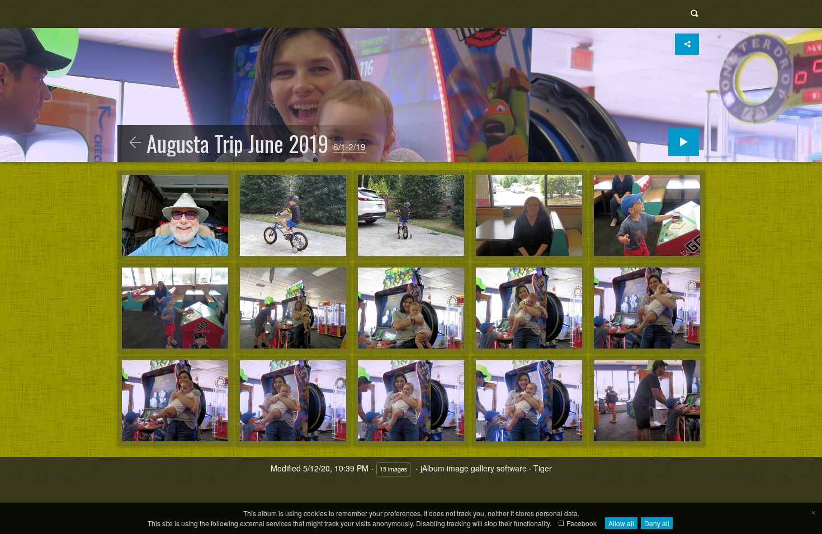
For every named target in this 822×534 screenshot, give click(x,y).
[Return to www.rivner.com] (135, 143)
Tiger (542, 468)
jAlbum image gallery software (474, 468)
